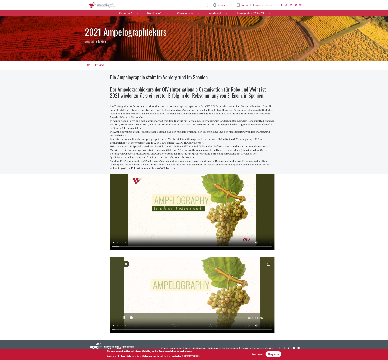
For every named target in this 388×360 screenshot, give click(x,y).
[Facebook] (281, 4)
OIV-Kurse (99, 65)
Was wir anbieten (185, 13)
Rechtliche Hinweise (195, 348)
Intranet (244, 5)
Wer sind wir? (125, 13)
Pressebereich (214, 13)
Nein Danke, (258, 354)
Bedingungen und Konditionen (223, 348)
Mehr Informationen (191, 355)
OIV (88, 65)
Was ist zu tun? (154, 13)
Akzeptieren (273, 354)
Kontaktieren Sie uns (264, 5)
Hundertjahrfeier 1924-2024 (250, 13)
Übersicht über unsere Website (257, 348)
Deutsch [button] (221, 5)
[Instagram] (295, 4)
